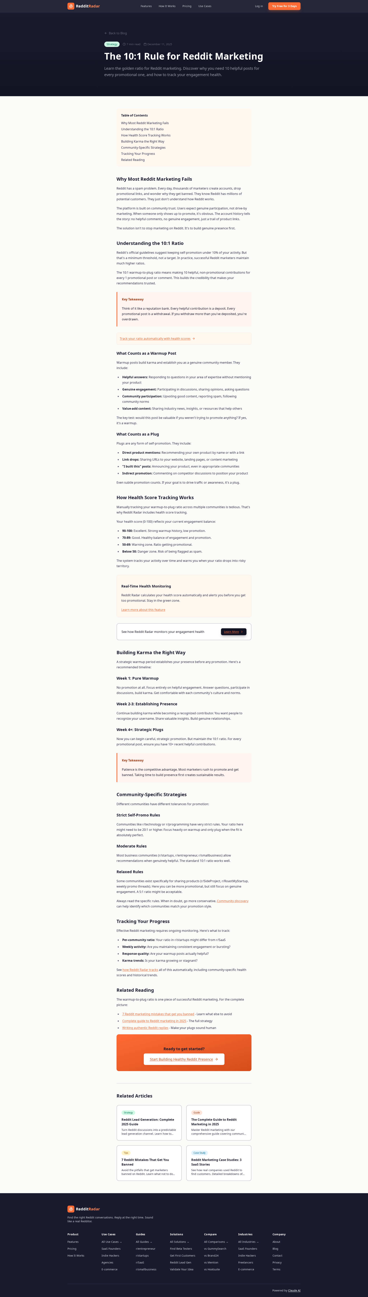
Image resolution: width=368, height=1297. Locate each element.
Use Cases (204, 6)
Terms (276, 1269)
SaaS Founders (111, 1248)
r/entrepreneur (145, 1248)
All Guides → (144, 1242)
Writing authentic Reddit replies (145, 1028)
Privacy (277, 1262)
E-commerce (109, 1269)
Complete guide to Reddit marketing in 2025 (154, 1021)
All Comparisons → (216, 1242)
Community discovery (232, 901)
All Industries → (248, 1242)
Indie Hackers (110, 1255)
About (276, 1242)
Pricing (186, 6)
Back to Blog (118, 33)
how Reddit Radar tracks (140, 970)
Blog (275, 1248)
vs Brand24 (211, 1255)
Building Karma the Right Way (142, 141)
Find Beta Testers (181, 1248)
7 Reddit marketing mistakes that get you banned (158, 1014)
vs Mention (211, 1262)
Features (146, 6)
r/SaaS (140, 1262)
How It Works (167, 6)
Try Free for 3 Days (284, 6)
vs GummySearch (215, 1248)
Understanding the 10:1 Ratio (142, 129)
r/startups (142, 1255)
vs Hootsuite (212, 1269)
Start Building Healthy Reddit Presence (181, 1059)
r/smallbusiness (146, 1269)
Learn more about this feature (143, 610)
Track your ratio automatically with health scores (155, 338)
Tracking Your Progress (138, 154)
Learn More (231, 631)
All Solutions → (179, 1242)
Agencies (107, 1262)
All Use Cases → (112, 1242)
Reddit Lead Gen (180, 1262)
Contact (277, 1255)
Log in (259, 6)
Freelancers (245, 1262)
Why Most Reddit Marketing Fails (145, 123)
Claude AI (294, 1290)
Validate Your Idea (181, 1269)
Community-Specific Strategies (143, 147)
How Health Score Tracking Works (146, 135)
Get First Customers (182, 1255)
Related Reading (133, 160)
